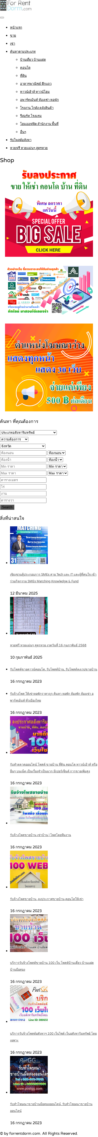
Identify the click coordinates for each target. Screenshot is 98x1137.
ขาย (13, 36)
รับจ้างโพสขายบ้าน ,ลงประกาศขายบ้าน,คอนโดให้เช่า (46, 899)
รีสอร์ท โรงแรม (31, 116)
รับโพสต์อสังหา (20, 140)
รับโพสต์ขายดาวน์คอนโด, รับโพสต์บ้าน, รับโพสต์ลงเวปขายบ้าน (53, 669)
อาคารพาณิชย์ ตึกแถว (36, 84)
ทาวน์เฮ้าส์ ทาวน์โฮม (35, 92)
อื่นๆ (23, 132)
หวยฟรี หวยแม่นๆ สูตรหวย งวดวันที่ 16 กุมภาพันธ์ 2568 (48, 645)
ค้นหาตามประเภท (23, 52)
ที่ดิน (23, 76)
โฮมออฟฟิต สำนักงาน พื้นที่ (39, 124)
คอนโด (25, 68)
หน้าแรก (16, 28)
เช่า (12, 44)
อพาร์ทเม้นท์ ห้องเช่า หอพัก (39, 100)
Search (7, 507)
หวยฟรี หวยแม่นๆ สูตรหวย (29, 148)
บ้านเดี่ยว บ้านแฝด (33, 60)
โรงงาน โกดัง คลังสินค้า (37, 108)
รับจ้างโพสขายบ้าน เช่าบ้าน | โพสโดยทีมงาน (40, 835)
